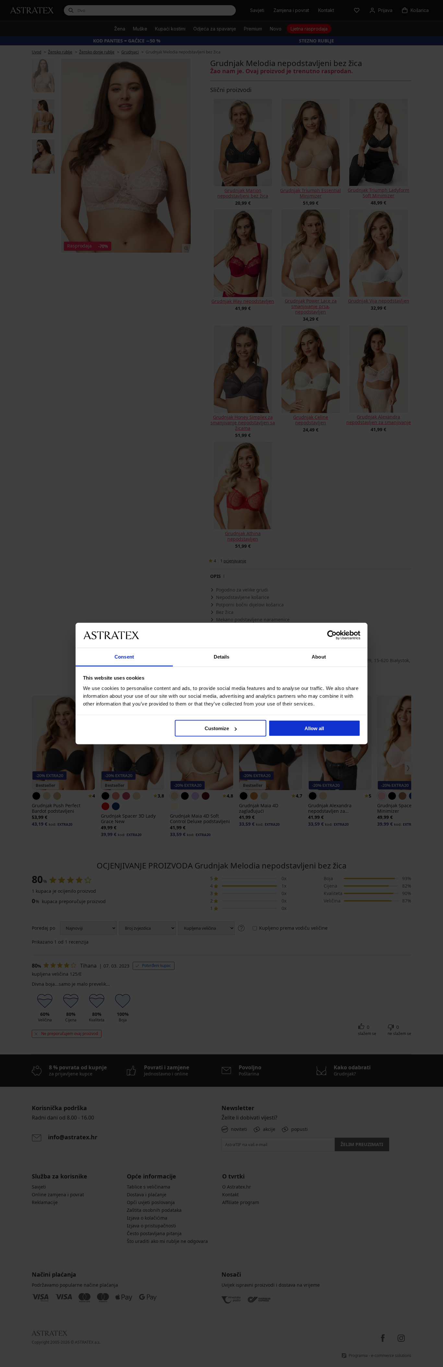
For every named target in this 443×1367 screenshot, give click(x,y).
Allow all (314, 728)
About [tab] (319, 656)
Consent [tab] (124, 656)
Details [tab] (222, 656)
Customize (217, 728)
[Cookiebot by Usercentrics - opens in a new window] (332, 635)
